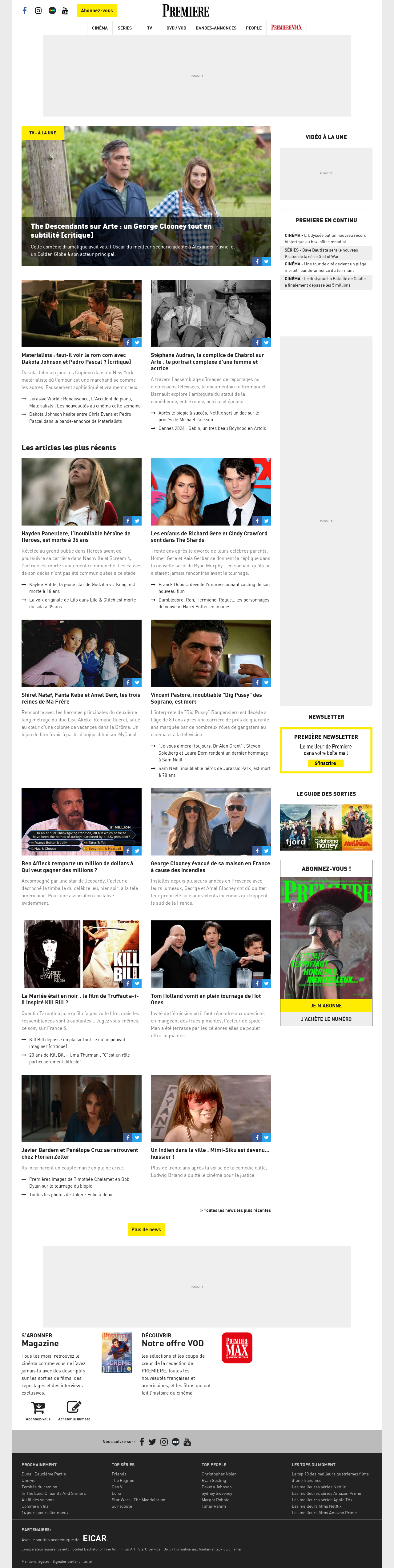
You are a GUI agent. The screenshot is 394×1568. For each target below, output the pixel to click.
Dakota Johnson (217, 1486)
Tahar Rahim (214, 1506)
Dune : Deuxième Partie (44, 1473)
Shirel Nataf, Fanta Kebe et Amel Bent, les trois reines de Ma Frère (81, 698)
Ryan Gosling (214, 1480)
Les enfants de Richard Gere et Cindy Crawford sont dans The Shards (209, 536)
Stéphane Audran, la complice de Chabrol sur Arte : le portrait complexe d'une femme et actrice (207, 361)
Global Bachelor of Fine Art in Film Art (103, 1549)
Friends (119, 1473)
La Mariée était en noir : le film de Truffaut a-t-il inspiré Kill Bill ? (80, 999)
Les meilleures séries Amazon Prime (326, 1493)
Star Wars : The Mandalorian (138, 1499)
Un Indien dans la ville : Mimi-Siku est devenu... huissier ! (210, 1153)
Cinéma (100, 27)
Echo (116, 1493)
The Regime (123, 1480)
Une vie (28, 1480)
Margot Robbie (215, 1499)
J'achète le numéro (326, 1019)
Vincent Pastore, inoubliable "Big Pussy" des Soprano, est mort (206, 698)
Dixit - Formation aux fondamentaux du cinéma (202, 1549)
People (254, 27)
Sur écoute (122, 1506)
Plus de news (146, 1229)
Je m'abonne (326, 1005)
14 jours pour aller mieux (45, 1512)
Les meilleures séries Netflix (319, 1486)
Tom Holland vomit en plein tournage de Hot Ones (206, 999)
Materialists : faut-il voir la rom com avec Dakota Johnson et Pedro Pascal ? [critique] (76, 358)
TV (149, 27)
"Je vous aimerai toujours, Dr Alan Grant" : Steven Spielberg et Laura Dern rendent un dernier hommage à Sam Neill (213, 753)
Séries (125, 27)
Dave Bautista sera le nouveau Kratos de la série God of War (321, 253)
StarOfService (149, 1549)
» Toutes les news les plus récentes (235, 1210)
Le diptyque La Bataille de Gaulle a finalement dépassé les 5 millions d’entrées (325, 283)
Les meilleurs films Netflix (317, 1506)
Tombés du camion (39, 1486)
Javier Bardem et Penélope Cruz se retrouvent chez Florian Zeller (80, 1153)
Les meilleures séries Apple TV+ (322, 1499)
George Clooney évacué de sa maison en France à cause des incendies (210, 866)
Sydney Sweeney (217, 1493)
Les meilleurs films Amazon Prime (324, 1512)
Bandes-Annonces (216, 27)
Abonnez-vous (97, 10)
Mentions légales (36, 1561)
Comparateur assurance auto (45, 1549)
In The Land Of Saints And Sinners (54, 1493)
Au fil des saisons (38, 1499)
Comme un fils (35, 1506)
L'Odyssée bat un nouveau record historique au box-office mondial (326, 238)
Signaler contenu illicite (72, 1561)
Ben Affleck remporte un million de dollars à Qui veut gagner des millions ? (77, 866)
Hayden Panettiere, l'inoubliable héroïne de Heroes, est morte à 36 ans (76, 536)
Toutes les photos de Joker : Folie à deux (70, 1194)
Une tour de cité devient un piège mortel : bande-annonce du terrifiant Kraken (325, 268)
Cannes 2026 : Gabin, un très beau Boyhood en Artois (212, 428)
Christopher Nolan (219, 1473)
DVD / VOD (176, 27)
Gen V (117, 1486)
